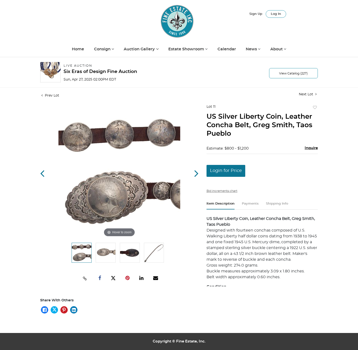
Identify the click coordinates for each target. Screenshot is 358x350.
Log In (276, 14)
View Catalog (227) (293, 73)
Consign (103, 49)
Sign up (255, 14)
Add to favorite (315, 107)
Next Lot (306, 94)
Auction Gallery (140, 49)
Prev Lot (51, 95)
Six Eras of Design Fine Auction (100, 71)
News (252, 49)
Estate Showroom (186, 49)
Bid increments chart (222, 190)
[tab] (221, 205)
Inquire (311, 148)
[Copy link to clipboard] (85, 278)
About (277, 49)
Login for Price (226, 171)
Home (78, 49)
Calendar (226, 49)
